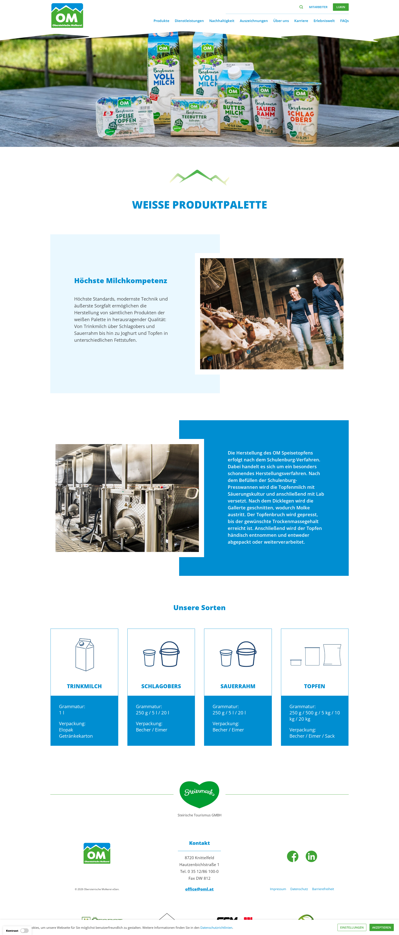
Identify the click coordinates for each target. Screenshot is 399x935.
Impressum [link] (278, 889)
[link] (67, 27)
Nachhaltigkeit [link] (221, 20)
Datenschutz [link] (299, 889)
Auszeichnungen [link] (254, 20)
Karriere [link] (301, 20)
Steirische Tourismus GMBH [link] (200, 815)
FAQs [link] (344, 20)
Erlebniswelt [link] (324, 20)
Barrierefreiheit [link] (323, 889)
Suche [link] (301, 7)
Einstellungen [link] (352, 927)
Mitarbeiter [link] (318, 7)
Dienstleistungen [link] (189, 20)
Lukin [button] (340, 7)
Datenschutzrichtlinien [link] (216, 927)
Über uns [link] (281, 20)
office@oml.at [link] (199, 889)
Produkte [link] (161, 20)
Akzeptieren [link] (381, 927)
